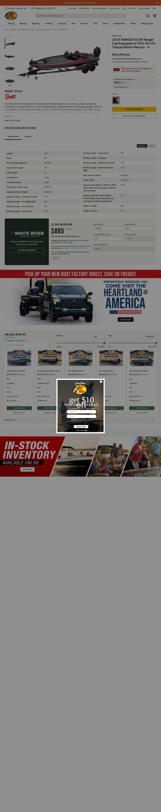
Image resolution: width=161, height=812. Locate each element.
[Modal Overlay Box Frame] (80, 406)
